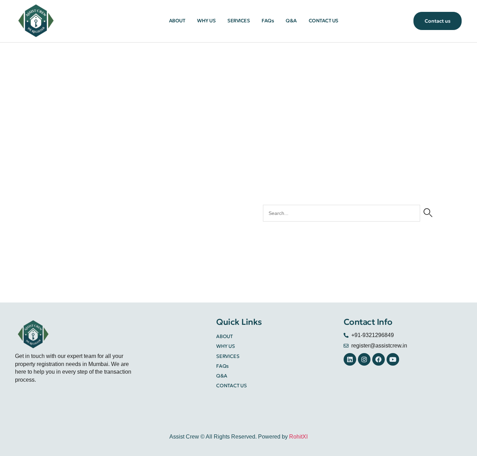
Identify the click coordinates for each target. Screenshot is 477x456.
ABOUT (177, 20)
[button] (437, 21)
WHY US (206, 20)
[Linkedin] (350, 359)
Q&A (291, 20)
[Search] (428, 213)
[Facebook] (378, 359)
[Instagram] (364, 359)
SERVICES (238, 20)
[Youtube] (393, 359)
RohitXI (298, 437)
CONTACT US (323, 20)
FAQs (268, 20)
